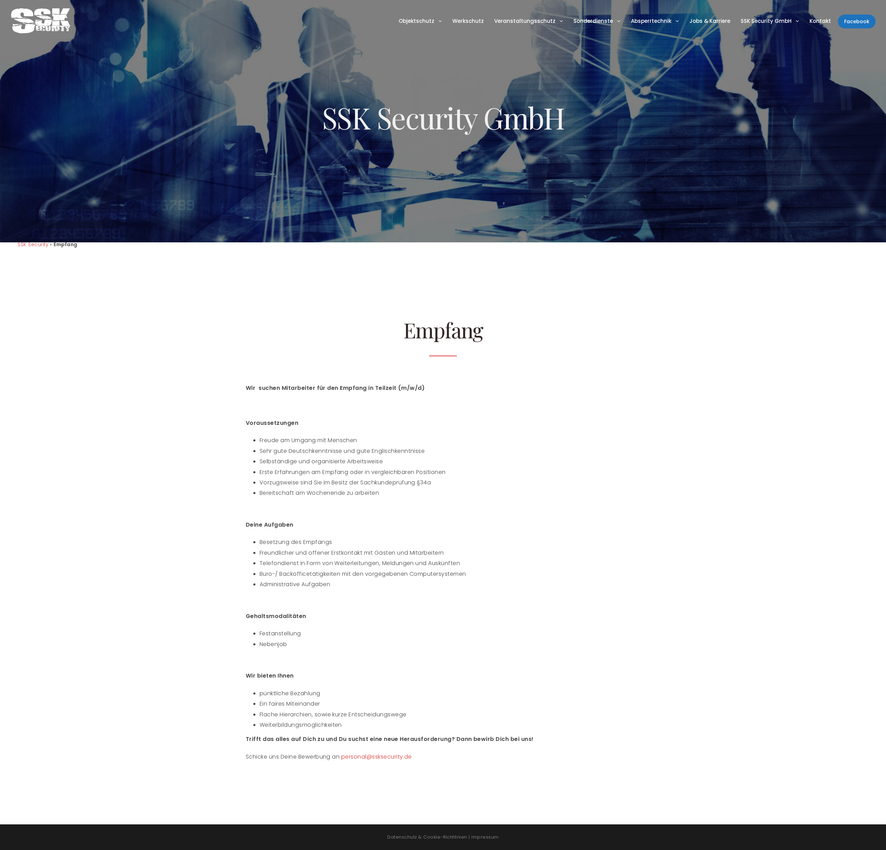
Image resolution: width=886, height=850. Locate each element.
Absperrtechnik (651, 21)
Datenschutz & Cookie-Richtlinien (427, 837)
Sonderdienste (593, 21)
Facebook (856, 21)
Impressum (484, 837)
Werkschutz (468, 21)
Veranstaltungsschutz (524, 21)
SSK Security (33, 244)
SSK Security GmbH (766, 21)
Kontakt (820, 21)
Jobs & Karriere (709, 21)
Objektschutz (416, 21)
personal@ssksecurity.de (376, 757)
